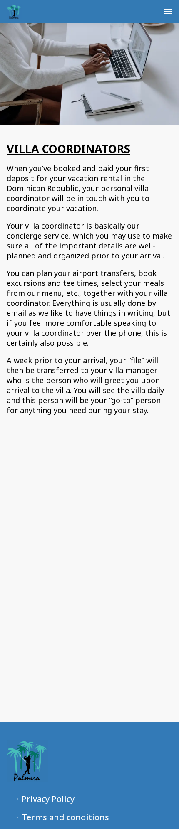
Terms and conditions (65, 817)
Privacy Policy (48, 799)
